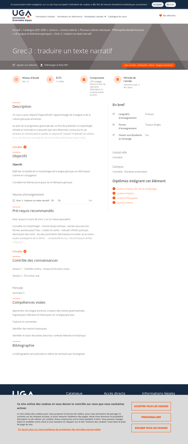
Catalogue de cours (117, 16)
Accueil (16, 30)
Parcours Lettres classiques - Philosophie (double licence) (111, 30)
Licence (53, 30)
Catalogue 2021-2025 (34, 30)
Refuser (170, 4)
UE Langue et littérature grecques (33, 33)
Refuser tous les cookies (151, 428)
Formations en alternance (69, 16)
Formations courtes (93, 16)
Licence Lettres (68, 30)
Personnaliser (151, 417)
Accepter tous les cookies (151, 406)
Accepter (157, 4)
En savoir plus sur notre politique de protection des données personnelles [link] (59, 429)
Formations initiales (45, 16)
